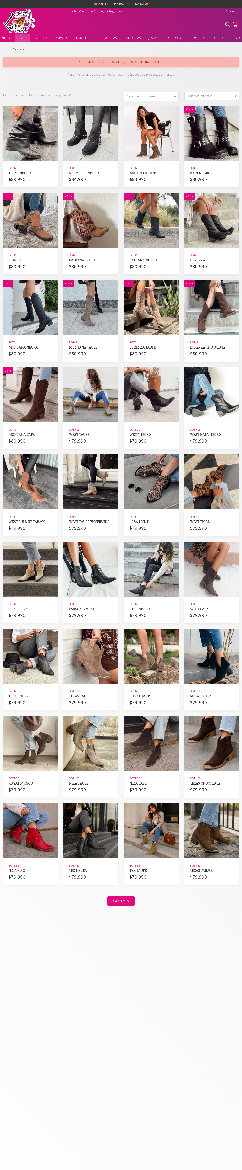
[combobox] (211, 96)
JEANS (152, 38)
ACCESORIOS (173, 38)
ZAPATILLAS (108, 38)
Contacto (231, 11)
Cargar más (121, 901)
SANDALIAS (132, 38)
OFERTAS (219, 38)
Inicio (6, 49)
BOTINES (41, 38)
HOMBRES (197, 38)
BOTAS (22, 38)
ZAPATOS (61, 38)
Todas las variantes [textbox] (199, 96)
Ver (30, 156)
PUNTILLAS (84, 38)
